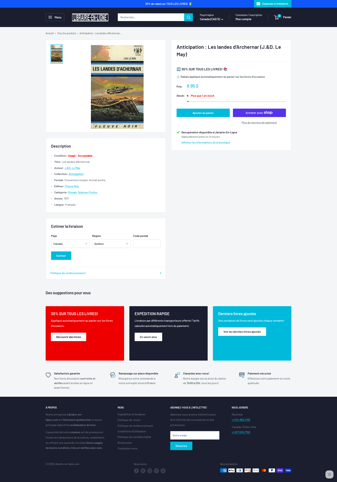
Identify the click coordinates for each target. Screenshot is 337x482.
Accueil (50, 33)
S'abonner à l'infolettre (275, 3)
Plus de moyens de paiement (259, 122)
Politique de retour (129, 419)
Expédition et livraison (131, 414)
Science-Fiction (87, 192)
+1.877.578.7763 (241, 432)
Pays (54, 235)
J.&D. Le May (72, 167)
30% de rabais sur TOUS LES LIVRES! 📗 (168, 3)
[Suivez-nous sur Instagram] (149, 470)
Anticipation (76, 173)
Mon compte (243, 19)
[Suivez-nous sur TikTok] (163, 470)
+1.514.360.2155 (241, 419)
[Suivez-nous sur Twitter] (143, 470)
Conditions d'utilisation (132, 431)
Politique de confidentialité (134, 436)
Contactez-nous (127, 448)
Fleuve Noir (72, 186)
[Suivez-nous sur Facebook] (136, 470)
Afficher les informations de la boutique (205, 142)
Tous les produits (66, 33)
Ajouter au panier (203, 112)
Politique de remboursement (68, 273)
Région (96, 235)
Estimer (61, 255)
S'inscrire (181, 445)
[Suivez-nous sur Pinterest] (156, 470)
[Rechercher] (188, 17)
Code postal (140, 235)
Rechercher (125, 442)
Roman (72, 192)
